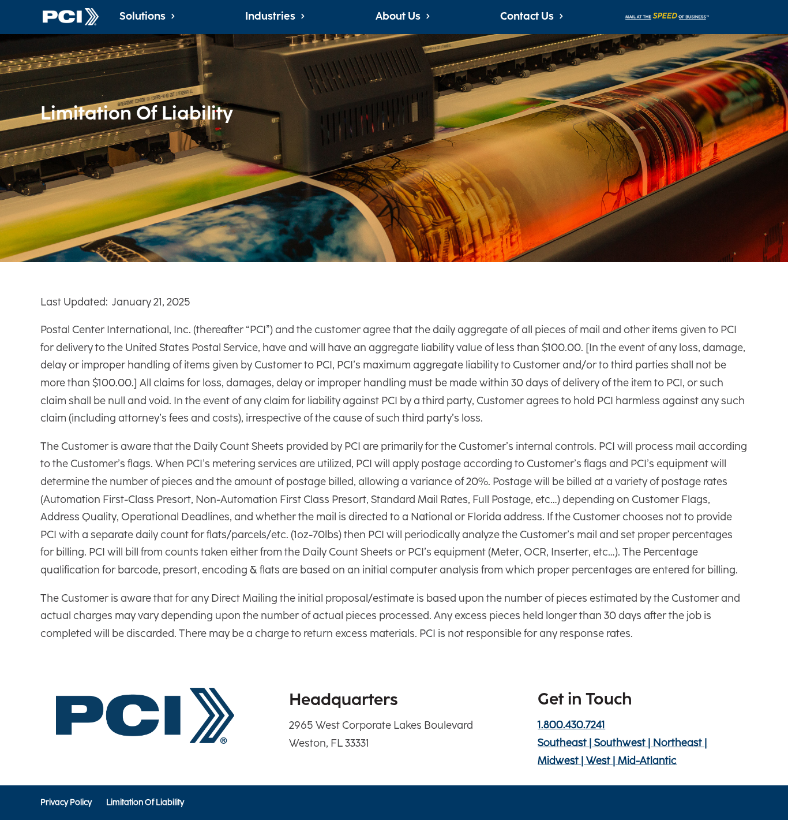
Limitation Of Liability (144, 803)
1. (571, 724)
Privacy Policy (66, 803)
